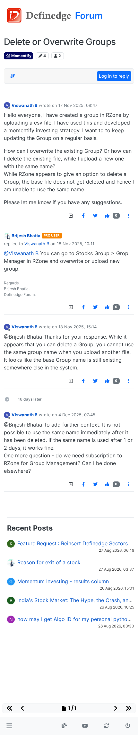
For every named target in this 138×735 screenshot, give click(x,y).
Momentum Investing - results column (63, 581)
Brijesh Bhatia (26, 235)
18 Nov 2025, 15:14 (77, 326)
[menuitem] (83, 215)
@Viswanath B (21, 253)
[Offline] (7, 235)
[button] (9, 726)
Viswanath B (25, 105)
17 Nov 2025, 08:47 (77, 105)
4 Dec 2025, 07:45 (76, 414)
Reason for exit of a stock (49, 562)
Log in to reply (114, 76)
